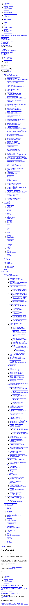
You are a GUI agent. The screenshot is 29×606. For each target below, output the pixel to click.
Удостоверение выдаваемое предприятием (17, 130)
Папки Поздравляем (12, 112)
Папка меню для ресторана (13, 115)
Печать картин (10, 175)
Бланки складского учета (13, 89)
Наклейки (9, 221)
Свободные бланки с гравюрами (15, 83)
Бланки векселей (11, 85)
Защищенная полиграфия (13, 75)
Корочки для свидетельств (13, 139)
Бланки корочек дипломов (19, 430)
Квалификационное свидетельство (15, 137)
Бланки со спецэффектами (13, 77)
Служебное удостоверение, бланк (15, 147)
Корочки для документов (13, 120)
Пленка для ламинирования (19, 388)
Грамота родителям (20, 353)
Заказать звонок (5, 48)
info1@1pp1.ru (4, 49)
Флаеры (8, 248)
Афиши (8, 179)
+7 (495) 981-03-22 (5, 43)
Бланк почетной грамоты (18, 328)
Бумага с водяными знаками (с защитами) (17, 79)
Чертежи (9, 251)
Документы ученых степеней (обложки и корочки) (17, 416)
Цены (5, 18)
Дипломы (9, 209)
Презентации (10, 236)
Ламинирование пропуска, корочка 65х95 (19, 396)
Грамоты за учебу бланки (18, 342)
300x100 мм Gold (16, 494)
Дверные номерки (17, 501)
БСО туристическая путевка (14, 94)
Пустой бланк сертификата (19, 305)
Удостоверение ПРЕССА (13, 149)
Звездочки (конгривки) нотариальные (16, 98)
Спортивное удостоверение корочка (16, 161)
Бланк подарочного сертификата (17, 310)
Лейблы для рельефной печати (14, 97)
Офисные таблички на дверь (14, 181)
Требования (7, 3)
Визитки (9, 207)
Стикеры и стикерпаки (12, 528)
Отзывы (6, 7)
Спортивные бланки (12, 78)
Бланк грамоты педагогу (18, 341)
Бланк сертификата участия (19, 316)
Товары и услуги (5, 271)
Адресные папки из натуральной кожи (16, 104)
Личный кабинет (8, 33)
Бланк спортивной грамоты (19, 339)
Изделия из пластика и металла (14, 196)
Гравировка (9, 256)
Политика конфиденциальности (9, 604)
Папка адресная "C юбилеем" (14, 111)
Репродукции (10, 172)
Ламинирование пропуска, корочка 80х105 (19, 398)
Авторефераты (10, 205)
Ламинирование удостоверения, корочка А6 (19, 404)
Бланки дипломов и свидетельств (15, 86)
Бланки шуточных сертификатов (17, 313)
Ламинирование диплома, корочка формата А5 (19, 401)
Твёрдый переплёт (9, 246)
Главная (3, 546)
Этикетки (9, 255)
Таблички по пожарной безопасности (16, 187)
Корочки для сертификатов (13, 124)
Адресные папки (11, 102)
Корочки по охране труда (13, 153)
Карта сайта (20, 603)
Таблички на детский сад (13, 184)
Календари (9, 211)
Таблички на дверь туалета (13, 190)
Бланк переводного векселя (19, 289)
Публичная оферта (23, 604)
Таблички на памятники (13, 194)
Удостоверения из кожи (12, 126)
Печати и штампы (11, 164)
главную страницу (17, 567)
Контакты (6, 10)
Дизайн (8, 259)
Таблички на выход (11, 188)
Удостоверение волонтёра (13, 122)
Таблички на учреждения (13, 186)
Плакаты (9, 177)
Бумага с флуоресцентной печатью (15, 81)
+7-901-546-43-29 (8, 57)
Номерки (9, 201)
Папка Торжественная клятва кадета (16, 119)
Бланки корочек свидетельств (20, 432)
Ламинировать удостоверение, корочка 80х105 (20, 393)
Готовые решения (11, 195)
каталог (9, 71)
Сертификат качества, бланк (19, 319)
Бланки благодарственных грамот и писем (19, 330)
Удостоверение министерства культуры (16, 154)
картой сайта (12, 568)
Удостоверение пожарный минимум (16, 156)
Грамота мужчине (19, 350)
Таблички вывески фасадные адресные (16, 192)
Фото (8, 250)
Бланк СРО (9, 90)
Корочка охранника (12, 162)
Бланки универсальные (12, 82)
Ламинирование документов (14, 123)
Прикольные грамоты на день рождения (21, 348)
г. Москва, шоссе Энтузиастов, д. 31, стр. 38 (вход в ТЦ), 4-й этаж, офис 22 (8, 52)
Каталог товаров (8, 12)
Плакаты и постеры (12, 523)
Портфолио (6, 16)
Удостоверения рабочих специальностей (17, 158)
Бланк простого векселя (18, 287)
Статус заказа (7, 20)
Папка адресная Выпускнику (14, 113)
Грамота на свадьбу (20, 351)
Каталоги (9, 213)
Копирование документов (10, 215)
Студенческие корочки (12, 145)
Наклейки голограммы (12, 96)
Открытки (9, 222)
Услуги (5, 15)
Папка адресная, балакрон (13, 108)
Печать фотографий (12, 173)
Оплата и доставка (8, 6)
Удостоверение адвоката (13, 134)
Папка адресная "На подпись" (14, 109)
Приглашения (10, 237)
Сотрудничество (8, 8)
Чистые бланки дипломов (19, 297)
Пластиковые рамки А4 (13, 199)
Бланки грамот (10, 92)
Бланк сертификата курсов (19, 317)
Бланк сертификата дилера (19, 315)
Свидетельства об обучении (19, 294)
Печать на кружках (11, 522)
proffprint (6, 61)
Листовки (9, 220)
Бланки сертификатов (12, 87)
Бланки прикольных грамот (19, 346)
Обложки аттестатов (12, 142)
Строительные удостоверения (14, 160)
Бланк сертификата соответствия (17, 321)
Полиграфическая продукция (8, 603)
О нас (5, 1)
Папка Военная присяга (13, 117)
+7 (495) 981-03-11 (5, 596)
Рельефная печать (11, 169)
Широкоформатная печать (13, 171)
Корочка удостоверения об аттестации (16, 157)
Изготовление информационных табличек (17, 191)
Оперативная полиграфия (10, 14)
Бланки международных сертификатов (18, 307)
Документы (9, 210)
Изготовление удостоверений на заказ (16, 128)
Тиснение (9, 260)
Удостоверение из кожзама (13, 127)
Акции (5, 22)
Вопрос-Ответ (7, 19)
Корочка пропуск (11, 146)
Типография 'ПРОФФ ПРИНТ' (10, 585)
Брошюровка (10, 206)
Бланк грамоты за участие (19, 336)
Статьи (5, 4)
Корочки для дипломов (12, 141)
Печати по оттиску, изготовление (15, 168)
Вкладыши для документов (13, 143)
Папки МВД (10, 116)
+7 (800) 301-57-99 (5, 45)
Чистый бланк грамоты (18, 327)
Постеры (9, 176)
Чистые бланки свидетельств (19, 296)
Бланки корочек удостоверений (20, 429)
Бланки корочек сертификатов (20, 433)
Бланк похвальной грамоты (19, 332)
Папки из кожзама (11, 105)
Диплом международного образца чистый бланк (19, 299)
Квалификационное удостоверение (15, 135)
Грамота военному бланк (18, 338)
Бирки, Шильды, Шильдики (14, 198)
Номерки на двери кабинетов (14, 183)
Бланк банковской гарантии (14, 93)
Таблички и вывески (12, 180)
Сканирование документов (10, 239)
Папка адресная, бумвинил (13, 107)
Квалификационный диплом (14, 138)
